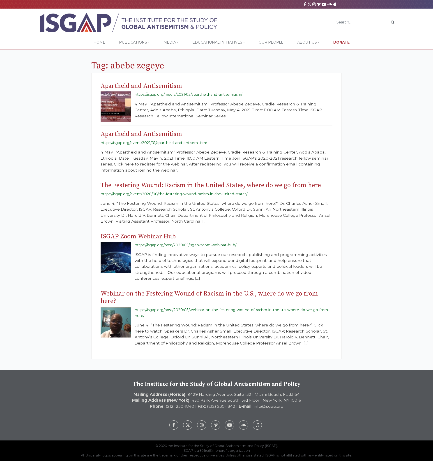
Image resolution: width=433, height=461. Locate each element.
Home (99, 42)
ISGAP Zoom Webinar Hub (138, 236)
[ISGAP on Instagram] (314, 4)
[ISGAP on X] (309, 4)
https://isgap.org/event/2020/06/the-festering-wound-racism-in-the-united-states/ (174, 194)
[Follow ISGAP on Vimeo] (215, 425)
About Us (307, 42)
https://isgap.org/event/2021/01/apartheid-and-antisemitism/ (154, 143)
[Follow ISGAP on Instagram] (201, 425)
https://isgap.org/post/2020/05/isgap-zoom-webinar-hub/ (185, 245)
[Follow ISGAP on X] (187, 425)
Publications (133, 42)
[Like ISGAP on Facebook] (174, 425)
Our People (271, 42)
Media (170, 42)
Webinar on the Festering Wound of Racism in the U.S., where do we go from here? (209, 297)
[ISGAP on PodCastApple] (334, 4)
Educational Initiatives (217, 42)
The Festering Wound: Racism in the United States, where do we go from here (211, 185)
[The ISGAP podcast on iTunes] (257, 425)
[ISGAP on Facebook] (305, 4)
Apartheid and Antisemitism (141, 86)
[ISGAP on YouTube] (324, 4)
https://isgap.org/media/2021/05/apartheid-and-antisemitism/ (188, 94)
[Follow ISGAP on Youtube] (229, 425)
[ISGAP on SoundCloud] (329, 4)
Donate (341, 42)
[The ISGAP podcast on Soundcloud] (243, 425)
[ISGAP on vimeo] (318, 4)
